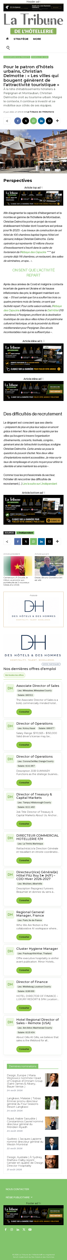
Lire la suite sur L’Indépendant (40, 483)
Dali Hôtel (52, 310)
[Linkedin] (41, 120)
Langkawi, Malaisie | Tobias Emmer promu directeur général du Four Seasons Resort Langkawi (24, 1102)
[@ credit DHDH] (33, 10)
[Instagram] (12, 1230)
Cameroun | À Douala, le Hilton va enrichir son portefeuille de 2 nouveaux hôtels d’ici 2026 (16, 581)
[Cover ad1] (33, 510)
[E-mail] (49, 120)
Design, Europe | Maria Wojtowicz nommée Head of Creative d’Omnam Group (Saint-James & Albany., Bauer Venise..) (25, 1081)
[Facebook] (17, 120)
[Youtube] (30, 1230)
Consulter (24, 712)
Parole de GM (40, 57)
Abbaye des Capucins (33, 252)
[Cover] (33, 208)
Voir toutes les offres (14, 675)
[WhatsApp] (33, 120)
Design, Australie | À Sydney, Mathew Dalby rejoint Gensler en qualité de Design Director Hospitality (25, 1161)
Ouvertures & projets (17, 57)
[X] (25, 120)
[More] (57, 120)
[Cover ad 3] (33, 403)
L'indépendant (25, 532)
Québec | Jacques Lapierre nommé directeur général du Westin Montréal (25, 1141)
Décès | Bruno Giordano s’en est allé (48, 578)
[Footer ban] (33, 1215)
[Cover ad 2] (33, 358)
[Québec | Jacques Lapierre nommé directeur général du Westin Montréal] (51, 1143)
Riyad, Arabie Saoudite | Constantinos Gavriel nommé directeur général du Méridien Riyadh (25, 1123)
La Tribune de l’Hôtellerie (40, 112)
